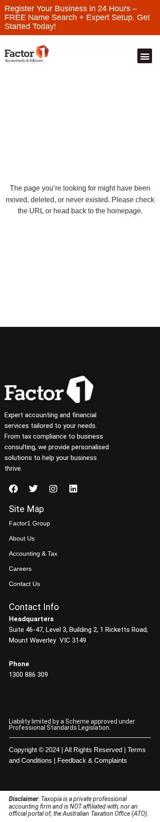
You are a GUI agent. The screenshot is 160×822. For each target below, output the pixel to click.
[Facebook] (13, 489)
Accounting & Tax (33, 553)
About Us (22, 538)
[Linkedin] (73, 489)
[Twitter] (33, 489)
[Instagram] (53, 489)
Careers (20, 568)
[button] (144, 56)
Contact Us (24, 583)
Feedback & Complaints (92, 760)
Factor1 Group (29, 523)
